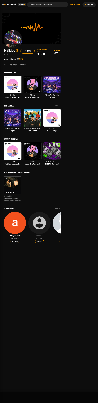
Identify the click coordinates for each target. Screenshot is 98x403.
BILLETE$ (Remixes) (52, 164)
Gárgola (52, 97)
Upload (90, 4)
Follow (28, 51)
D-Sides (12, 95)
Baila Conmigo (52, 131)
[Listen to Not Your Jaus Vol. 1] (12, 84)
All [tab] (5, 64)
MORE (21, 59)
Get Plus (22, 4)
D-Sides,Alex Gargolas (52, 95)
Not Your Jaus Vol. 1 (12, 97)
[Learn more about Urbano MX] (12, 185)
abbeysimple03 (14, 236)
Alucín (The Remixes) (32, 97)
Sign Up (72, 4)
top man (39, 236)
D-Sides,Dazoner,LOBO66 (32, 128)
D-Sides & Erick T (52, 162)
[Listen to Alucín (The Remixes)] (32, 84)
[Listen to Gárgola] (52, 84)
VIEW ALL (58, 106)
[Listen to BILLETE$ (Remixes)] (52, 151)
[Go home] (10, 4)
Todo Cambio (32, 131)
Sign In (78, 4)
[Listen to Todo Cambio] (32, 118)
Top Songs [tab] (13, 64)
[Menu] (3, 4)
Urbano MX (7, 196)
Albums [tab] (23, 64)
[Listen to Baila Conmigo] (52, 118)
